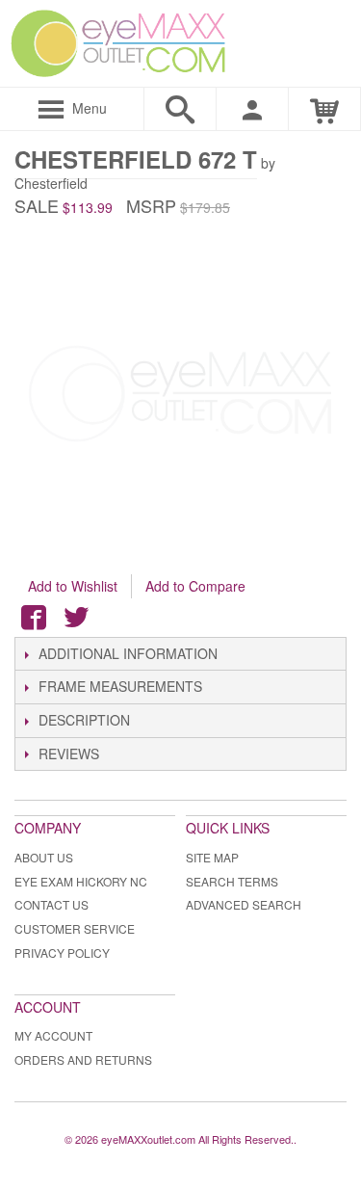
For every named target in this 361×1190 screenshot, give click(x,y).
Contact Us (51, 904)
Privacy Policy (62, 952)
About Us (43, 857)
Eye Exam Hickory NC (80, 881)
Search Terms (232, 881)
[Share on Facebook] (33, 617)
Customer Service (74, 928)
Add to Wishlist (72, 585)
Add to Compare (195, 585)
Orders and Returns (83, 1059)
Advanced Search (243, 904)
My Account (53, 1035)
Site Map (212, 857)
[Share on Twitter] (76, 617)
